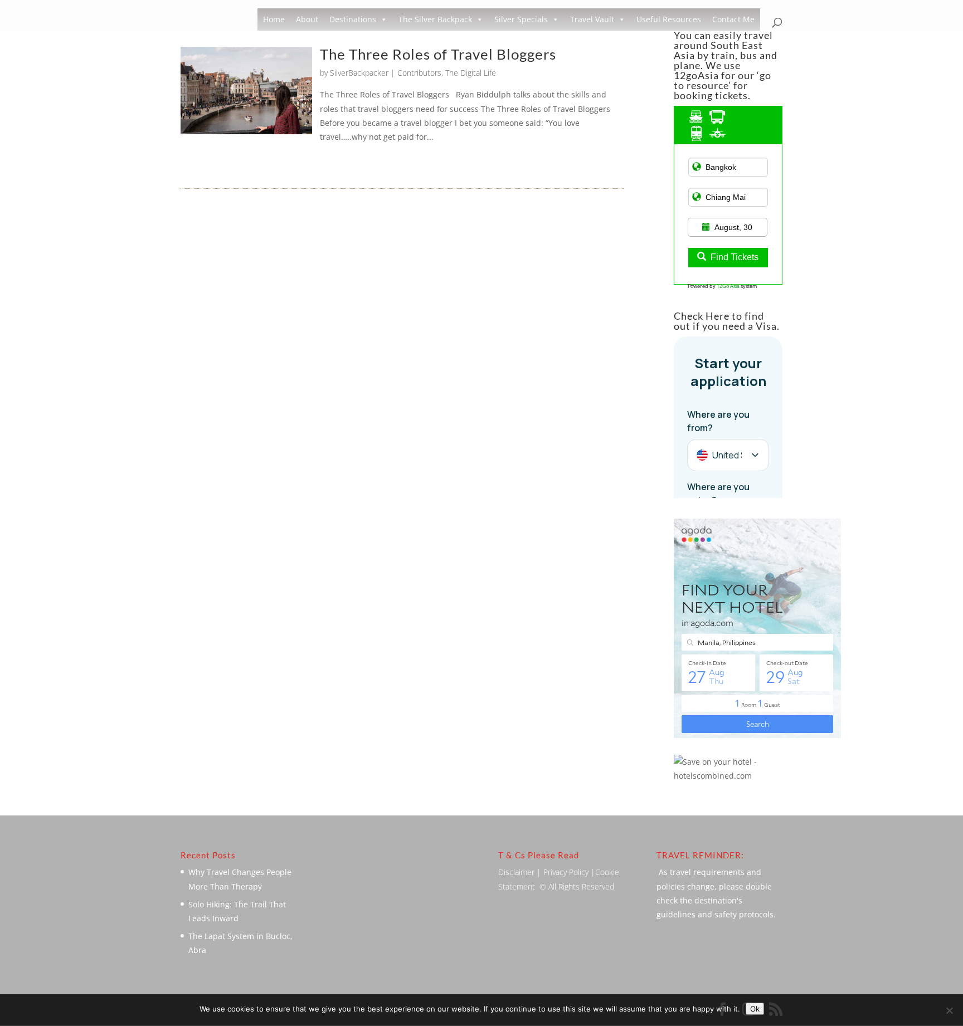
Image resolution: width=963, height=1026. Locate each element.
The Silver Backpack (435, 19)
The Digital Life (470, 72)
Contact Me (733, 19)
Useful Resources (668, 19)
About (307, 19)
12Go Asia (728, 286)
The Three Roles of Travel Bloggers (438, 54)
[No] (949, 1010)
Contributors (419, 72)
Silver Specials (521, 19)
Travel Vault (592, 19)
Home (274, 19)
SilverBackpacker (359, 72)
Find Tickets (734, 257)
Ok (755, 1008)
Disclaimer (516, 872)
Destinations (352, 19)
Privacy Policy (565, 872)
